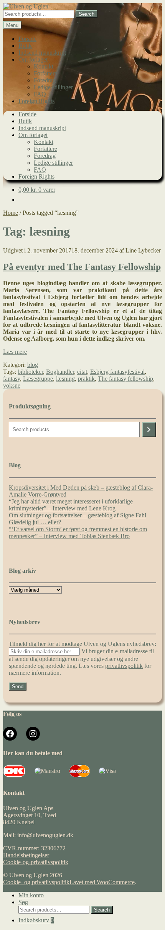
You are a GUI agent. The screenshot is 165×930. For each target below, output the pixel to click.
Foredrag (45, 80)
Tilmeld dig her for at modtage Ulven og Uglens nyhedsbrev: (82, 644)
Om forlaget (33, 59)
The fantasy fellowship (125, 378)
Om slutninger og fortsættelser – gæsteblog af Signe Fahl (77, 515)
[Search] (149, 429)
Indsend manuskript (42, 52)
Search (86, 14)
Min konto (31, 895)
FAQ (40, 94)
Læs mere (15, 351)
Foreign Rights (36, 101)
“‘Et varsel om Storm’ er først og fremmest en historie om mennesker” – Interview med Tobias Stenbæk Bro (78, 532)
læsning (65, 378)
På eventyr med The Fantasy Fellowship (82, 267)
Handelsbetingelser (26, 855)
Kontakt (43, 66)
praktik (86, 378)
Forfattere (45, 73)
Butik (25, 45)
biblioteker (30, 371)
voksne (11, 385)
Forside (27, 38)
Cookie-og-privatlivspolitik (35, 862)
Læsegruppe (38, 378)
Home (10, 212)
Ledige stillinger (53, 87)
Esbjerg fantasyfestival (117, 371)
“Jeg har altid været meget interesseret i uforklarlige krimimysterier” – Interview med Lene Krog (71, 505)
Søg (23, 902)
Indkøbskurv (36, 920)
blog (32, 364)
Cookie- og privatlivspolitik (36, 882)
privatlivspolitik (124, 665)
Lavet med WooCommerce (102, 882)
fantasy (11, 378)
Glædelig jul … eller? (35, 522)
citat (82, 371)
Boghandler (60, 371)
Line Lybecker (143, 250)
